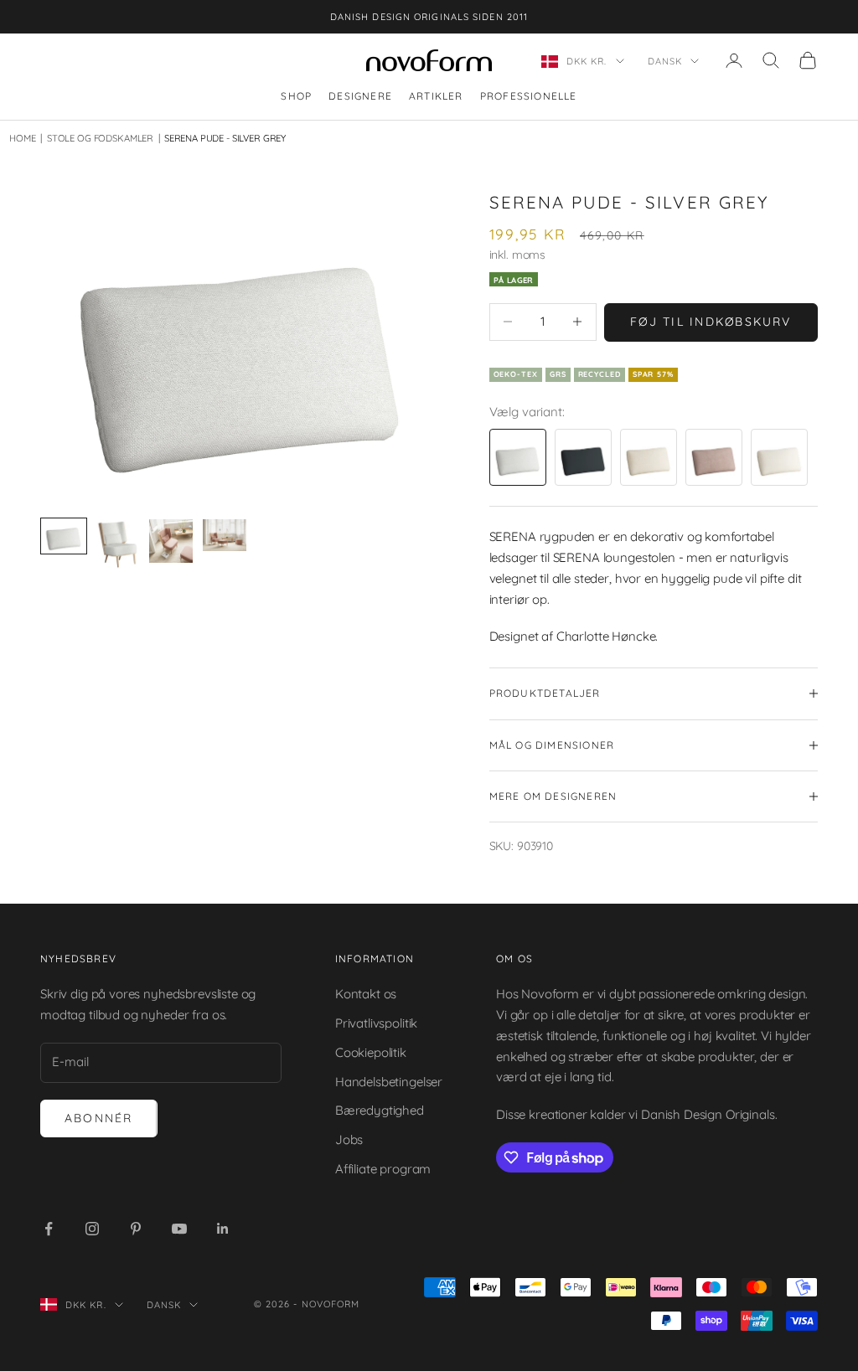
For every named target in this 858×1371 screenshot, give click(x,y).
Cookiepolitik (370, 1052)
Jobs (349, 1139)
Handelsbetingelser (388, 1082)
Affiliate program (383, 1169)
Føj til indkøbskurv (711, 321)
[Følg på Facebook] (48, 1228)
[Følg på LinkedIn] (222, 1228)
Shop (296, 96)
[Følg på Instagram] (92, 1228)
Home (22, 138)
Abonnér (99, 1118)
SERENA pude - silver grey (225, 138)
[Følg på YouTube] (179, 1228)
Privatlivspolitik (376, 1023)
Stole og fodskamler (96, 138)
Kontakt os (366, 994)
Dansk (665, 61)
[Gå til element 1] (63, 536)
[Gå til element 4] (224, 535)
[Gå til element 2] (117, 544)
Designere (360, 96)
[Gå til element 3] (170, 541)
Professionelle (528, 96)
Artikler (436, 96)
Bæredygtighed (379, 1110)
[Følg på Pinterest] (135, 1228)
